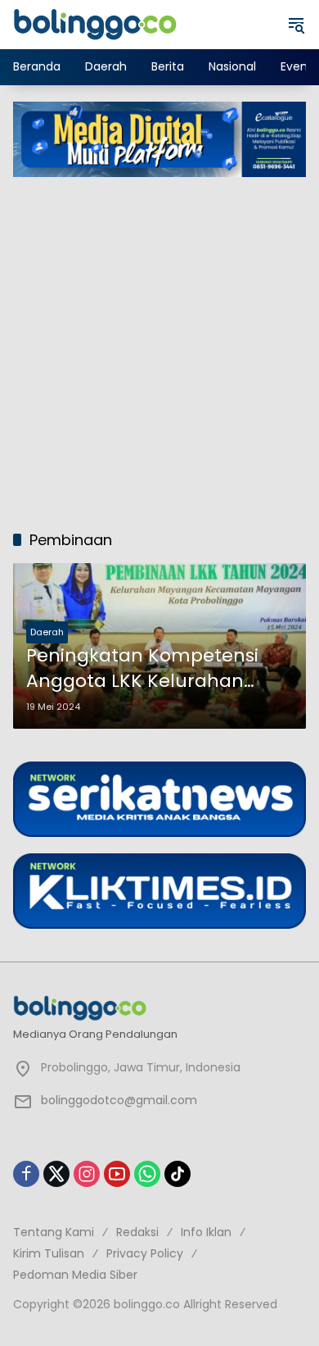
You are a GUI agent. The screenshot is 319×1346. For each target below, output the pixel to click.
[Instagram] (87, 1174)
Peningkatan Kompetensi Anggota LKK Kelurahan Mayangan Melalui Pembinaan (142, 668)
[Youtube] (117, 1174)
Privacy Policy (144, 1253)
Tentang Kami (53, 1232)
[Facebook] (26, 1174)
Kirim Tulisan (48, 1253)
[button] (296, 24)
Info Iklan (206, 1232)
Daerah (47, 632)
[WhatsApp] (147, 1174)
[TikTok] (177, 1174)
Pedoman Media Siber (75, 1274)
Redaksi (137, 1232)
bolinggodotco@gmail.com (119, 1100)
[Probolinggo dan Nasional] (95, 24)
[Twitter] (56, 1174)
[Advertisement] (159, 345)
